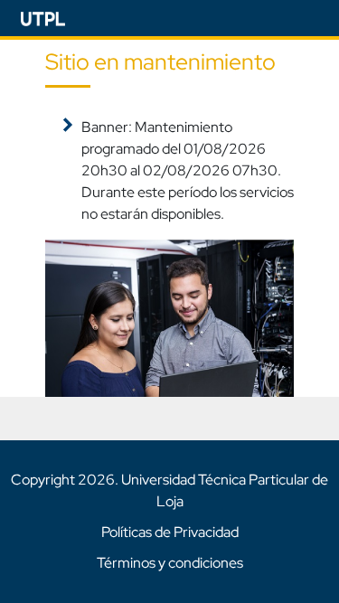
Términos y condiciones (170, 562)
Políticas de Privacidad (170, 532)
